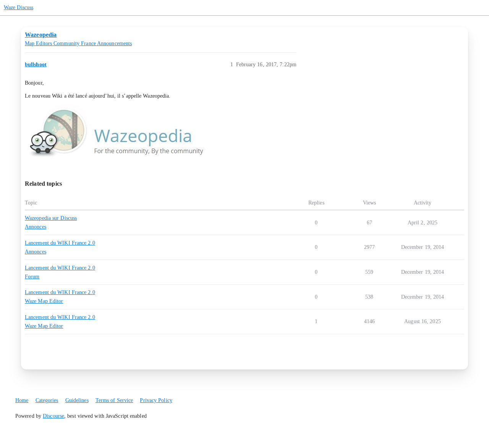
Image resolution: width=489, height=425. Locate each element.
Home (21, 400)
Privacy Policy (156, 400)
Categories (47, 400)
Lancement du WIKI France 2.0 (60, 243)
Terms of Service (114, 400)
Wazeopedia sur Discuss (51, 218)
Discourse (53, 416)
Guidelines (77, 400)
